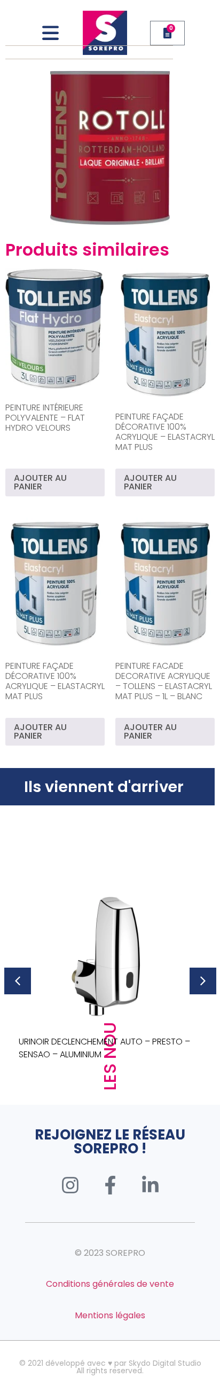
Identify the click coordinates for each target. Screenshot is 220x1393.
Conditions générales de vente (110, 1284)
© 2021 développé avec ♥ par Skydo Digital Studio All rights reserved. (110, 1367)
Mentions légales (110, 1315)
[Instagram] (70, 1185)
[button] (17, 981)
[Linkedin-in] (150, 1185)
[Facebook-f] (110, 1185)
